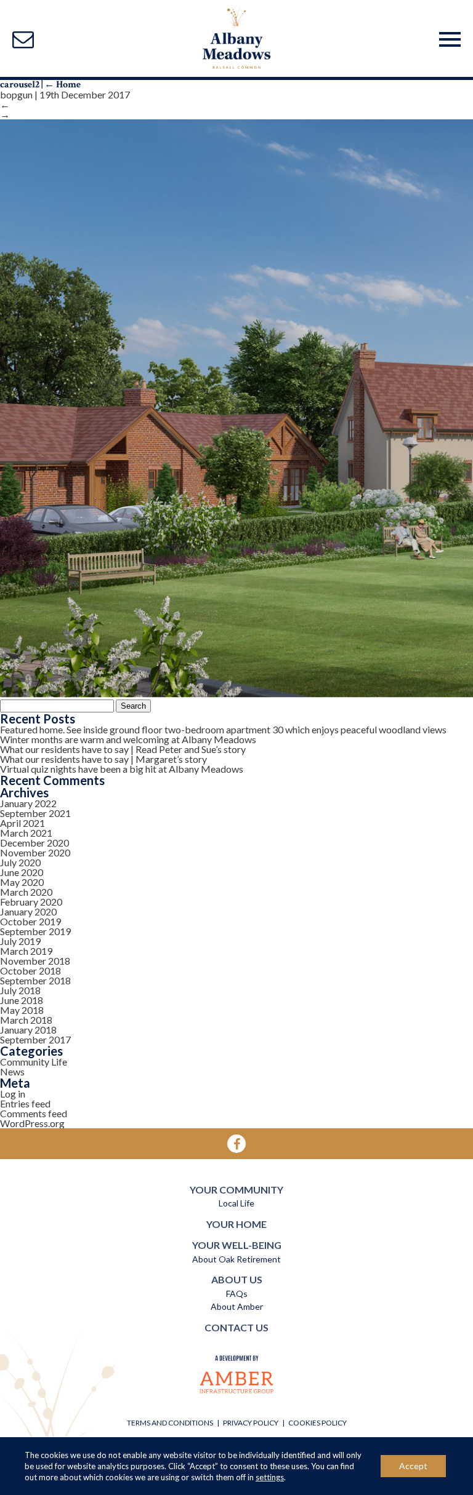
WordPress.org (32, 1123)
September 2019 (35, 931)
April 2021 (22, 823)
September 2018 (35, 980)
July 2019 (20, 941)
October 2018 (30, 970)
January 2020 (28, 911)
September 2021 (35, 813)
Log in (12, 1093)
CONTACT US (236, 1327)
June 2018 (21, 1000)
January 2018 (28, 1029)
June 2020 (21, 872)
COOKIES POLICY (317, 1422)
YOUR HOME (236, 1224)
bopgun (16, 94)
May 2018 (22, 1010)
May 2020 (22, 882)
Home (62, 84)
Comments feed (33, 1113)
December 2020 (34, 842)
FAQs (237, 1293)
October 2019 (30, 921)
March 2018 (26, 1020)
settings (270, 1477)
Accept (413, 1466)
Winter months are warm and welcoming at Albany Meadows (128, 739)
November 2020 (35, 852)
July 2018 (20, 990)
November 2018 (35, 961)
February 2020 (31, 901)
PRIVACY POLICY (250, 1422)
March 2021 (26, 833)
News (12, 1071)
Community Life (33, 1061)
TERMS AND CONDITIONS (170, 1422)
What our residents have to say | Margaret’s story (103, 759)
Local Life (236, 1203)
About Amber (237, 1306)
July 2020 (20, 862)
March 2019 (26, 951)
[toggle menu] (450, 37)
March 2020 (26, 892)
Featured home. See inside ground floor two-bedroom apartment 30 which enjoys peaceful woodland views (223, 729)
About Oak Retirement (236, 1259)
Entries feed (25, 1103)
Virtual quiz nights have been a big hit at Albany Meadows (121, 769)
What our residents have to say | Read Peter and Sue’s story (123, 749)
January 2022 (28, 803)
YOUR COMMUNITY (236, 1189)
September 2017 (35, 1039)
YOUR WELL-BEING (236, 1245)
